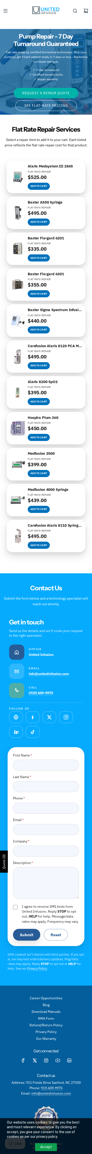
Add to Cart (38, 186)
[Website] (16, 717)
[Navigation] (5, 10)
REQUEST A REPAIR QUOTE (46, 93)
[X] (34, 1060)
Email (18, 820)
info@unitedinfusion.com (49, 674)
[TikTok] (32, 732)
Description (23, 863)
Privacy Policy (37, 968)
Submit (26, 934)
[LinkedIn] (16, 732)
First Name (22, 755)
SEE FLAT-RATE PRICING (46, 105)
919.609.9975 (52, 1088)
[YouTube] (57, 1060)
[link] (46, 177)
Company (21, 841)
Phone (19, 798)
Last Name (22, 777)
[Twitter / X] (49, 717)
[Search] (75, 10)
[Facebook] (32, 717)
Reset (56, 934)
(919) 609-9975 (41, 693)
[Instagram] (66, 717)
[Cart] (85, 10)
